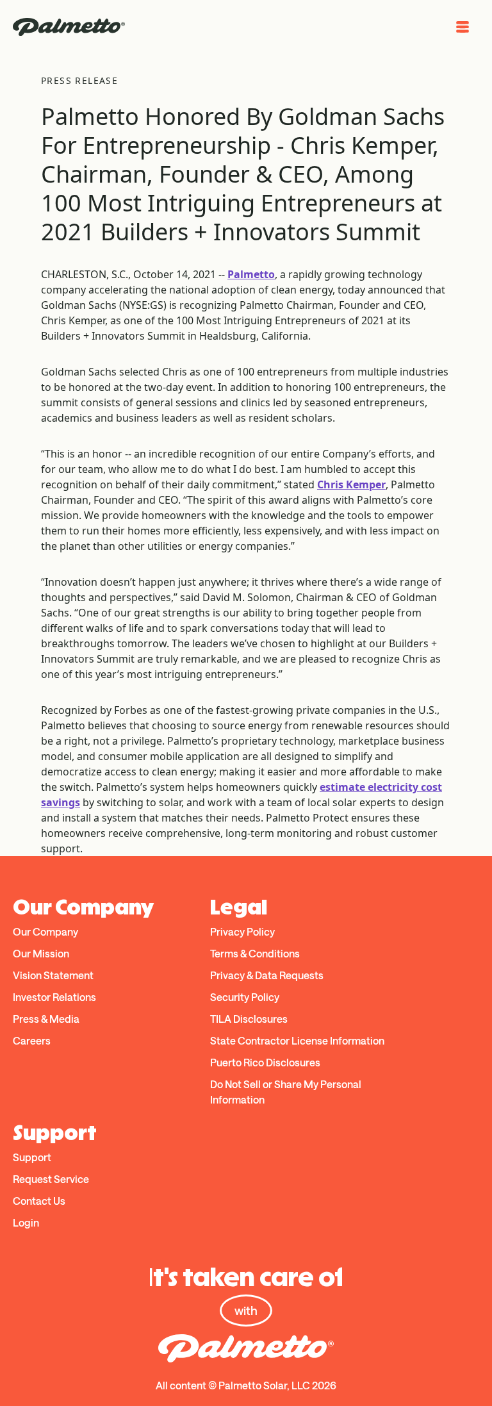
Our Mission (41, 953)
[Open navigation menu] (462, 27)
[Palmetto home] (69, 27)
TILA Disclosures (249, 1019)
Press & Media (46, 1019)
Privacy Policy (242, 931)
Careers (32, 1040)
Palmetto (251, 274)
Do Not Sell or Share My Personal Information (285, 1091)
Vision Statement (53, 975)
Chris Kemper (351, 484)
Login (26, 1222)
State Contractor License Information (297, 1040)
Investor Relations (54, 997)
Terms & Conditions (255, 953)
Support (32, 1157)
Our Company (45, 931)
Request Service (51, 1179)
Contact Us (39, 1201)
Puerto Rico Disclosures (265, 1062)
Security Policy (244, 997)
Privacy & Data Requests (267, 975)
